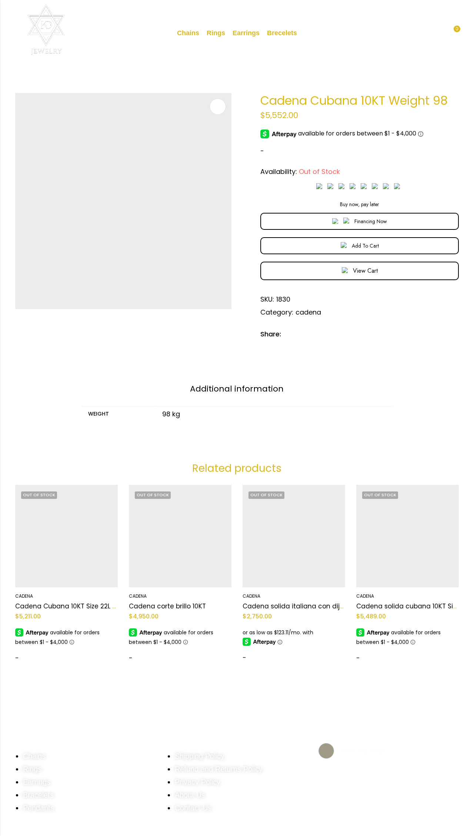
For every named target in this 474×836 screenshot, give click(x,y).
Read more (35, 659)
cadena (308, 312)
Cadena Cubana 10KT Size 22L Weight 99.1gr (85, 606)
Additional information (237, 389)
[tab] (237, 389)
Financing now (370, 221)
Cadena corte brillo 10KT (167, 606)
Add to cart (365, 245)
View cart (365, 270)
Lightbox (218, 106)
